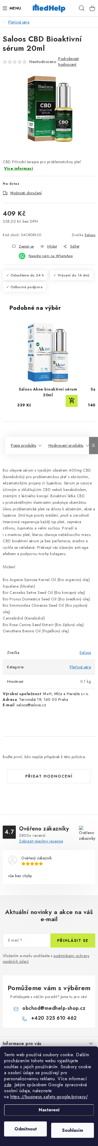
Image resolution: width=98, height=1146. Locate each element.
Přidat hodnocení (49, 776)
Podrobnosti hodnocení (68, 61)
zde (7, 1085)
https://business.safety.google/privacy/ (49, 1097)
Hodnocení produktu (66, 445)
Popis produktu (23, 445)
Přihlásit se (72, 940)
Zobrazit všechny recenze (41, 841)
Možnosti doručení (26, 193)
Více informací (18, 168)
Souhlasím (72, 1130)
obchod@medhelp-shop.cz (53, 1008)
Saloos (90, 234)
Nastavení (49, 1110)
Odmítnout (25, 1129)
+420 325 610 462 (54, 1018)
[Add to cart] (72, 401)
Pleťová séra (80, 667)
